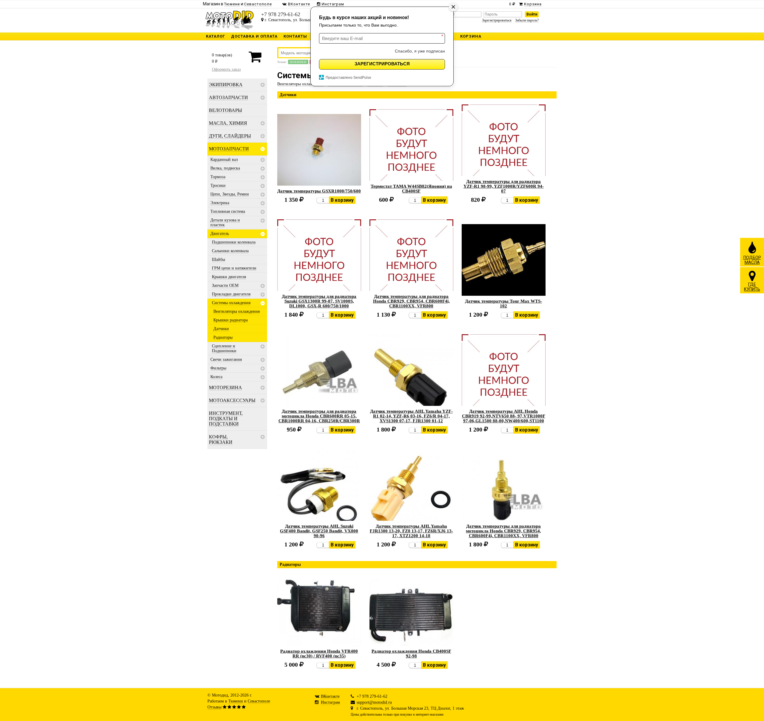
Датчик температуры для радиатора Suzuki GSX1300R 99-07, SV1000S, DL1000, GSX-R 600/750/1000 (319, 301)
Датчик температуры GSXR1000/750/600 (319, 191)
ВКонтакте (330, 696)
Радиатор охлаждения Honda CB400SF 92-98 (411, 653)
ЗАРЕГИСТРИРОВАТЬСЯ (382, 63)
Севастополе (259, 701)
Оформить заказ (226, 69)
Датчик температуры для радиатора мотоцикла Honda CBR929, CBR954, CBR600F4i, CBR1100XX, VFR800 (503, 531)
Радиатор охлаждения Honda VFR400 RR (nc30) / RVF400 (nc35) (319, 653)
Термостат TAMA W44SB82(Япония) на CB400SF (411, 188)
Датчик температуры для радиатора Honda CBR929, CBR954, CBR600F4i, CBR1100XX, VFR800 (411, 301)
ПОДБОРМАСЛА (752, 260)
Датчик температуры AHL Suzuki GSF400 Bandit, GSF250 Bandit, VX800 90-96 (319, 531)
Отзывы (214, 707)
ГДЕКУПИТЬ (752, 287)
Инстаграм (330, 702)
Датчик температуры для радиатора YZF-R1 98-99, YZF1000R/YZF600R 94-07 (503, 186)
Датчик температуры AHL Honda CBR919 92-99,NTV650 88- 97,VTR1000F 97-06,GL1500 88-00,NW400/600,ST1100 (503, 416)
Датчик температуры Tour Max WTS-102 (503, 303)
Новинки (298, 62)
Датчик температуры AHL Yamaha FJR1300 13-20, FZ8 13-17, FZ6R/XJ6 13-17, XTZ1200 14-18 (411, 531)
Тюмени (235, 701)
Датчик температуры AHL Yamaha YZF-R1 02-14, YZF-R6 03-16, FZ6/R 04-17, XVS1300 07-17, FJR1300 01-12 (411, 416)
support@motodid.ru (374, 702)
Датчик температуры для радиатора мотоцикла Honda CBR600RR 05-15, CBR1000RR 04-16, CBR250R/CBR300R (319, 416)
